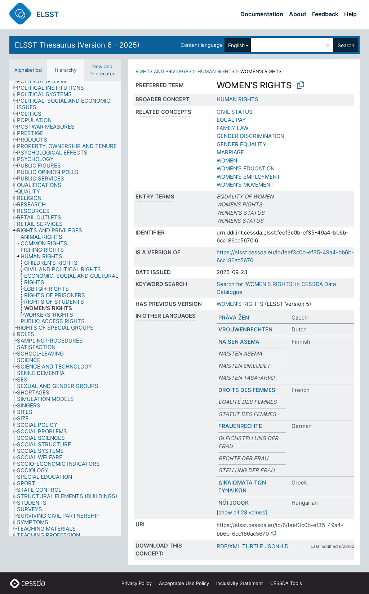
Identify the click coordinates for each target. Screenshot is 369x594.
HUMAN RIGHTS (215, 71)
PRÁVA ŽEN (233, 317)
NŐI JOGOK (233, 502)
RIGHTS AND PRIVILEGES (163, 71)
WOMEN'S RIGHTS (240, 303)
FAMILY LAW (232, 128)
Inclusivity (239, 583)
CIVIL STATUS (235, 111)
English (236, 45)
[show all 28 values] (242, 512)
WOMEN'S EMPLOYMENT (248, 176)
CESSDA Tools (286, 583)
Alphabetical (28, 70)
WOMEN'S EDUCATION (246, 168)
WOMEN (227, 160)
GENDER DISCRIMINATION (250, 136)
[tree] (65, 308)
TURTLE (252, 546)
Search (346, 45)
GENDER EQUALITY (241, 144)
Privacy (136, 583)
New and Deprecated (102, 69)
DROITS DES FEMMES (246, 390)
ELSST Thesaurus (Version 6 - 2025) (77, 45)
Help (350, 14)
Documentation (261, 14)
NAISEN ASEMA (238, 341)
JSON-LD (277, 546)
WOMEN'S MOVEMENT (245, 184)
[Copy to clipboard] (300, 85)
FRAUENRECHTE (240, 426)
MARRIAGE (230, 152)
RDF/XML (228, 546)
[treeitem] (44, 81)
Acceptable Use (184, 583)
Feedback (325, 14)
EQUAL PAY (231, 119)
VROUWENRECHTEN (245, 329)
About (297, 14)
